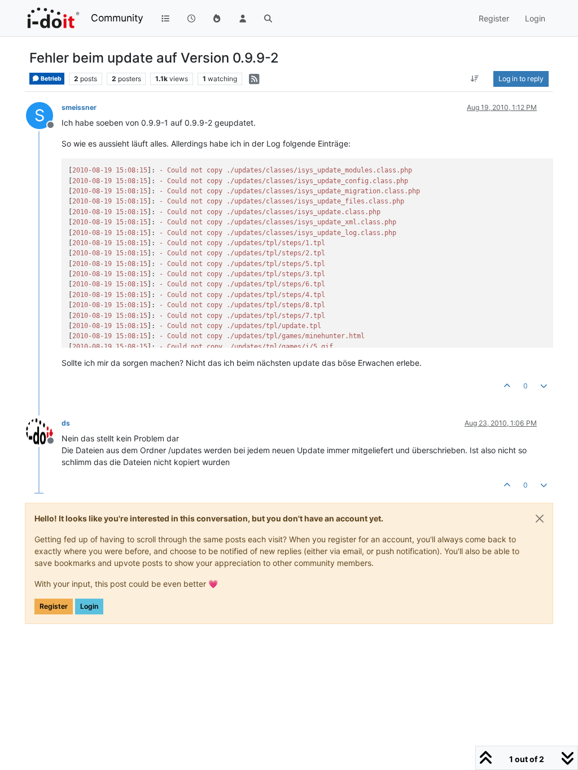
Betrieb (51, 78)
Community (117, 18)
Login (89, 606)
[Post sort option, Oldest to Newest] (475, 79)
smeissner (79, 107)
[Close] (540, 518)
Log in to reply (521, 78)
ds (66, 423)
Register (54, 606)
